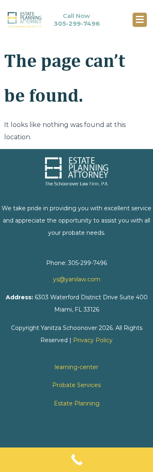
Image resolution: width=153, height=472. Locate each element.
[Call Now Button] (76, 460)
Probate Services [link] (76, 385)
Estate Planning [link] (77, 403)
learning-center (76, 367)
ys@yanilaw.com (76, 279)
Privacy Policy (93, 340)
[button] (140, 20)
